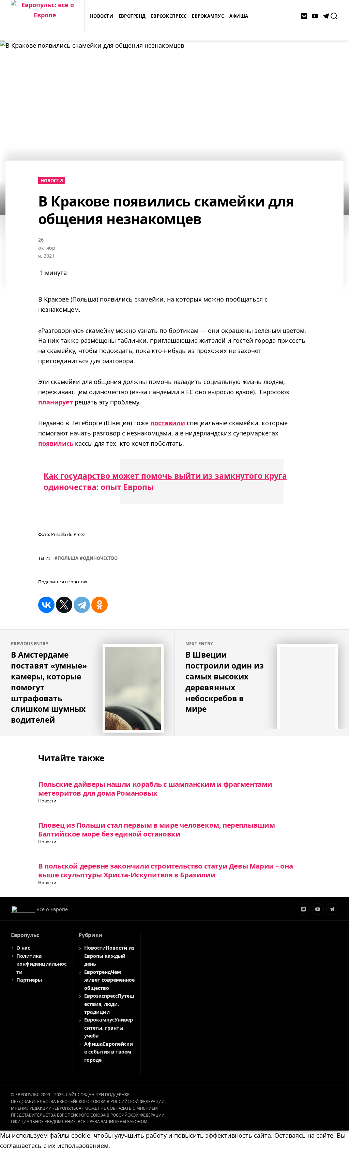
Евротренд (132, 16)
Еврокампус (208, 16)
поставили (167, 423)
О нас (23, 948)
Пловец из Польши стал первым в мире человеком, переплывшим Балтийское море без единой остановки (156, 829)
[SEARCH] (334, 16)
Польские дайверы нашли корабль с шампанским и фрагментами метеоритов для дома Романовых (155, 788)
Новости (101, 16)
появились (55, 443)
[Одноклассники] (99, 605)
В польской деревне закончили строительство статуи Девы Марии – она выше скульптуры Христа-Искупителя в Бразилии (165, 870)
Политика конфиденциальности (41, 964)
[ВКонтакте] (46, 605)
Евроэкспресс (168, 16)
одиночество (100, 558)
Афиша (238, 16)
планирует (55, 402)
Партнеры (29, 980)
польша (68, 558)
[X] (64, 605)
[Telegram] (82, 605)
